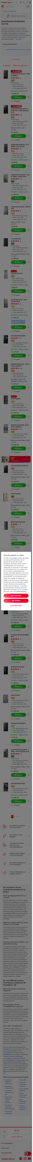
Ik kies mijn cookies (16, 606)
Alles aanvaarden (16, 596)
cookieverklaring (21, 591)
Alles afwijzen (16, 601)
